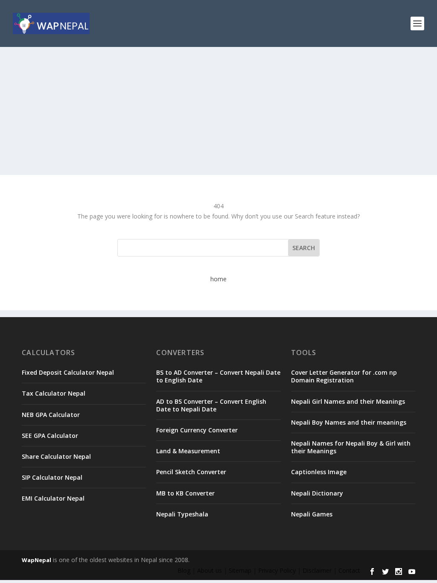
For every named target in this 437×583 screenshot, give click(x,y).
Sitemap (240, 570)
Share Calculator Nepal (56, 456)
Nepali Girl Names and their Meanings (348, 401)
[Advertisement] (218, 111)
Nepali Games (311, 514)
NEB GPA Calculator (51, 415)
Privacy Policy (277, 570)
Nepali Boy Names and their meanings (348, 422)
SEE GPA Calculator (50, 435)
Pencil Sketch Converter (191, 472)
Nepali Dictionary (317, 493)
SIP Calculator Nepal (52, 477)
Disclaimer (317, 570)
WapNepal (36, 560)
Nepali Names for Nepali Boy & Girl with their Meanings (351, 447)
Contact (349, 570)
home (218, 279)
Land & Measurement (188, 451)
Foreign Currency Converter (197, 430)
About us (209, 570)
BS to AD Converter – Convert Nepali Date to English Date (218, 376)
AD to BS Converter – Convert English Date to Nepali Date (211, 405)
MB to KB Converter (185, 493)
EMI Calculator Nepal (53, 498)
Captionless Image (319, 472)
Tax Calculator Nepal (53, 393)
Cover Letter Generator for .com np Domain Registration (344, 376)
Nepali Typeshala (182, 514)
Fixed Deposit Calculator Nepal (68, 372)
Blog (184, 570)
